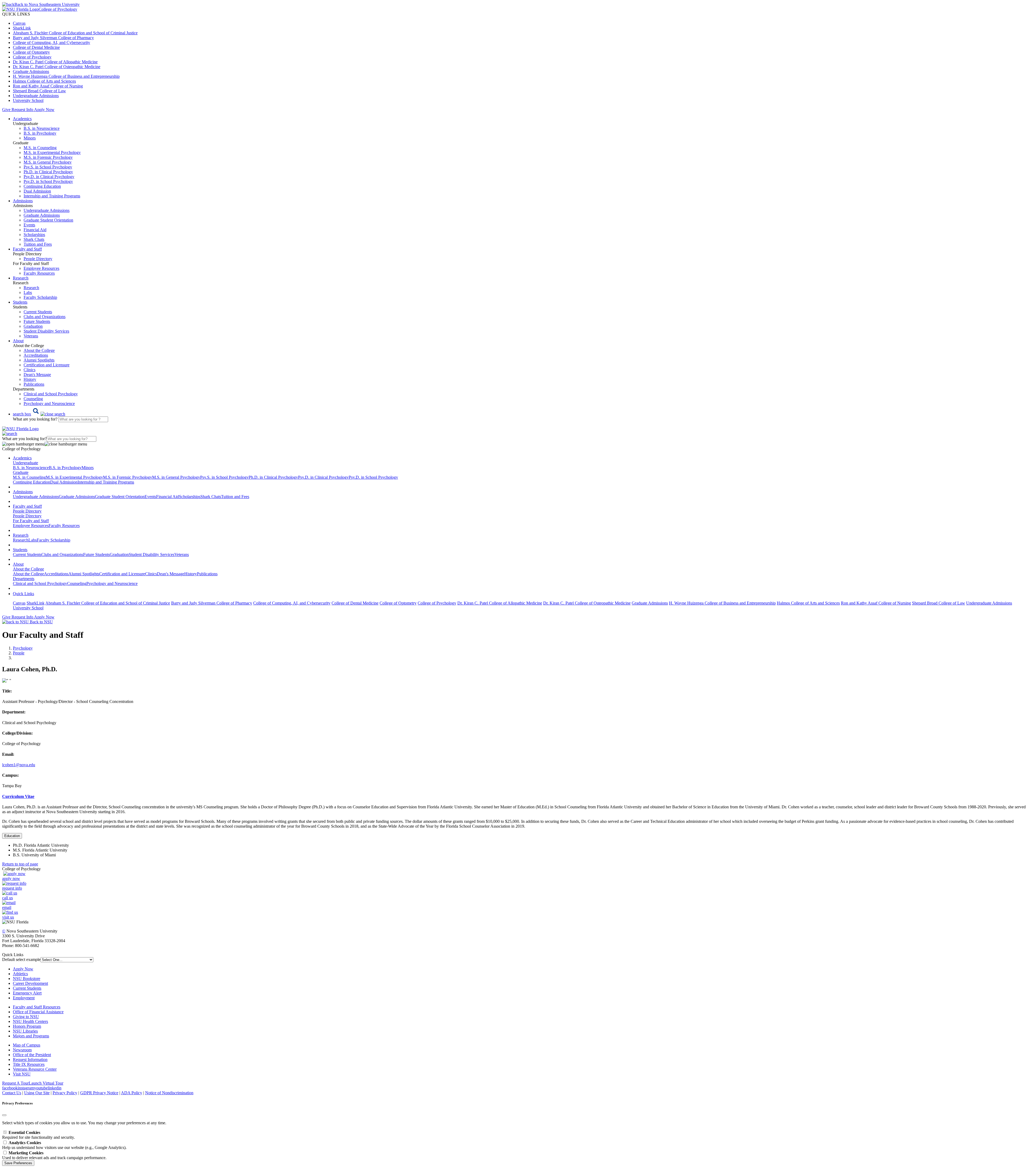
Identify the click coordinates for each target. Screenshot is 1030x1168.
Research (31, 287)
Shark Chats (34, 239)
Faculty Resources (39, 273)
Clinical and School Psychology (51, 394)
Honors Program (27, 1026)
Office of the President (32, 1054)
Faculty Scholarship (40, 297)
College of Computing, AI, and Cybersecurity (51, 42)
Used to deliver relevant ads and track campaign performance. (54, 1155)
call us (7, 898)
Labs (28, 292)
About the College (39, 350)
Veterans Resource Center (35, 1069)
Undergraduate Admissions (36, 95)
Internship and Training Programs (52, 196)
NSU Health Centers (30, 1021)
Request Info (22, 109)
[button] (39, 414)
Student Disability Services (46, 331)
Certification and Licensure (46, 365)
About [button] (18, 340)
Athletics (20, 973)
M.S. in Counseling (40, 147)
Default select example (21, 959)
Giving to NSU (26, 1016)
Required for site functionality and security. (38, 1135)
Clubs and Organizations (44, 316)
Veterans (31, 336)
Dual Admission (37, 191)
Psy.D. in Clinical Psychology (49, 176)
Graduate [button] (20, 472)
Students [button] (20, 302)
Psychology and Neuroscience (49, 403)
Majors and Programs (31, 1036)
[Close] (4, 1115)
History (30, 379)
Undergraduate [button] (25, 462)
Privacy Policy (65, 1092)
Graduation (33, 326)
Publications (34, 384)
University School (28, 100)
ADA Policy (131, 1092)
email (6, 907)
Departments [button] (23, 578)
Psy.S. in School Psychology (48, 167)
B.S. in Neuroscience (42, 128)
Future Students (37, 321)
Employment (24, 998)
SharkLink (22, 28)
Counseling (33, 398)
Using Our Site (37, 1092)
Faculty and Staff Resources (36, 1007)
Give (6, 109)
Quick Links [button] (23, 593)
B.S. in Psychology (40, 133)
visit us (8, 917)
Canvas (19, 23)
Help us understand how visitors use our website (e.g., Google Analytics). (64, 1145)
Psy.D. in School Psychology (48, 181)
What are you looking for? (35, 419)
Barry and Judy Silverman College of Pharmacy (53, 37)
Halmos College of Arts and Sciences (44, 81)
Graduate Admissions (31, 71)
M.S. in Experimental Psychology (52, 152)
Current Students (38, 311)
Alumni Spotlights (39, 360)
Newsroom (22, 1050)
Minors (30, 138)
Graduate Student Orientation (48, 220)
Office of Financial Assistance (38, 1011)
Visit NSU (22, 1074)
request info (12, 888)
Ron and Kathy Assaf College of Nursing (48, 86)
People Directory (38, 258)
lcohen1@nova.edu (18, 764)
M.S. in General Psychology (48, 162)
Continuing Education (42, 186)
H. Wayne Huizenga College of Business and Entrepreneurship (66, 76)
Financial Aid (35, 229)
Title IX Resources (29, 1064)
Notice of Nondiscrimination (169, 1092)
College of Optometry (31, 52)
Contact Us (11, 1092)
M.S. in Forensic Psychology (48, 157)
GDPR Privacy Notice (99, 1092)
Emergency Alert (27, 993)
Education (12, 836)
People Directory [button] (27, 511)
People (18, 653)
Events (29, 225)
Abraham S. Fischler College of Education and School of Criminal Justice (75, 33)
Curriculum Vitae (18, 796)
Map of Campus (26, 1045)
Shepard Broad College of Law (39, 91)
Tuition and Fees (38, 244)
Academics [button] (22, 118)
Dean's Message (37, 374)
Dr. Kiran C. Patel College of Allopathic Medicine (55, 62)
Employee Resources (41, 268)
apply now (11, 878)
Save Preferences (18, 1163)
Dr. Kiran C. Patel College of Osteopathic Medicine (56, 66)
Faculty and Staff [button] (27, 249)
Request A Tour (15, 1083)
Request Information (30, 1059)
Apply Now (44, 109)
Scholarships (34, 234)
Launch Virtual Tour (46, 1083)
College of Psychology (32, 57)
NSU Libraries (25, 1031)
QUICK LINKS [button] (16, 14)
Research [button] (20, 278)
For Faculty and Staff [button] (31, 520)
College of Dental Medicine (36, 47)
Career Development (30, 983)
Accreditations (36, 355)
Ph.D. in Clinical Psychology (48, 172)
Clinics (29, 369)
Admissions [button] (23, 200)
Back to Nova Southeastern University (47, 4)
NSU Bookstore (26, 978)
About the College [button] (28, 569)
